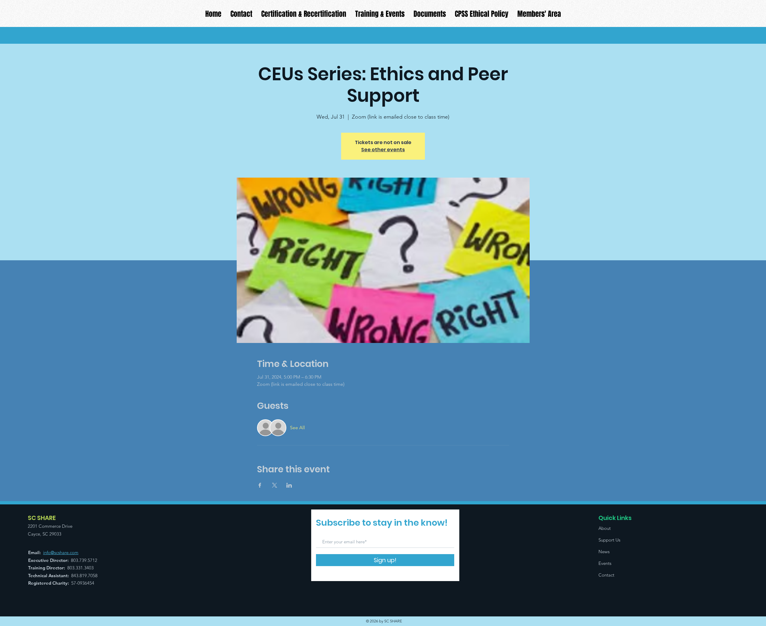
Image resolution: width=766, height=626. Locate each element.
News (604, 551)
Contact (606, 575)
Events (604, 563)
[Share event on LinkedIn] (289, 485)
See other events (383, 149)
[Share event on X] (274, 485)
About (604, 528)
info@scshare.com (60, 552)
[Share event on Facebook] (260, 485)
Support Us (609, 540)
